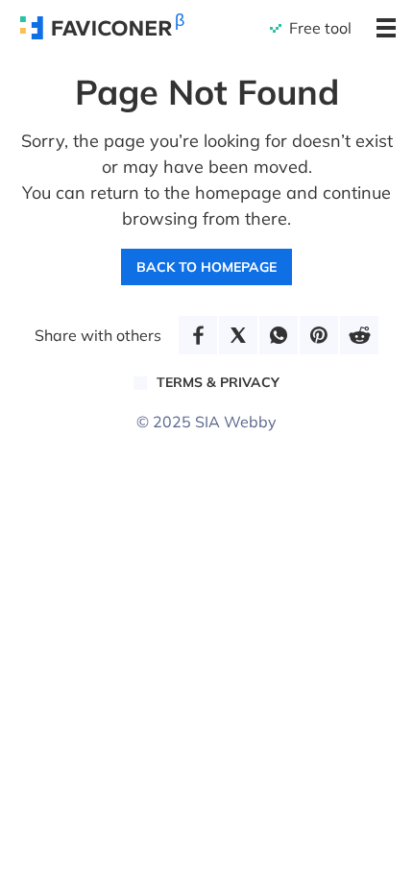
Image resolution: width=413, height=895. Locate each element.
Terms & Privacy (218, 382)
